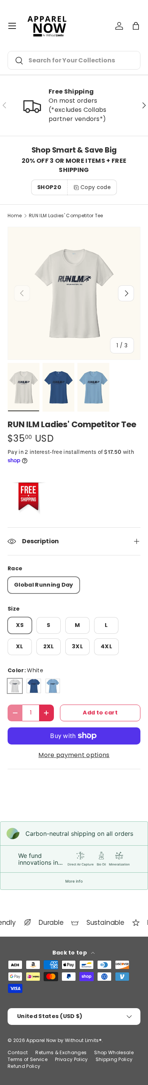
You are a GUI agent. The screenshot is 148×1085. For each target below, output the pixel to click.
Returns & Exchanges (61, 1052)
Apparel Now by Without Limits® (64, 1040)
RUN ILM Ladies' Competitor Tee (66, 215)
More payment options (73, 755)
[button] (136, 26)
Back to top (70, 952)
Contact (18, 1052)
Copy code (95, 187)
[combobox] (74, 60)
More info (74, 881)
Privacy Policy (71, 1059)
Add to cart (100, 712)
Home (15, 215)
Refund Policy (24, 1066)
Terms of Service (27, 1059)
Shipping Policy (114, 1059)
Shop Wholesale (113, 1052)
